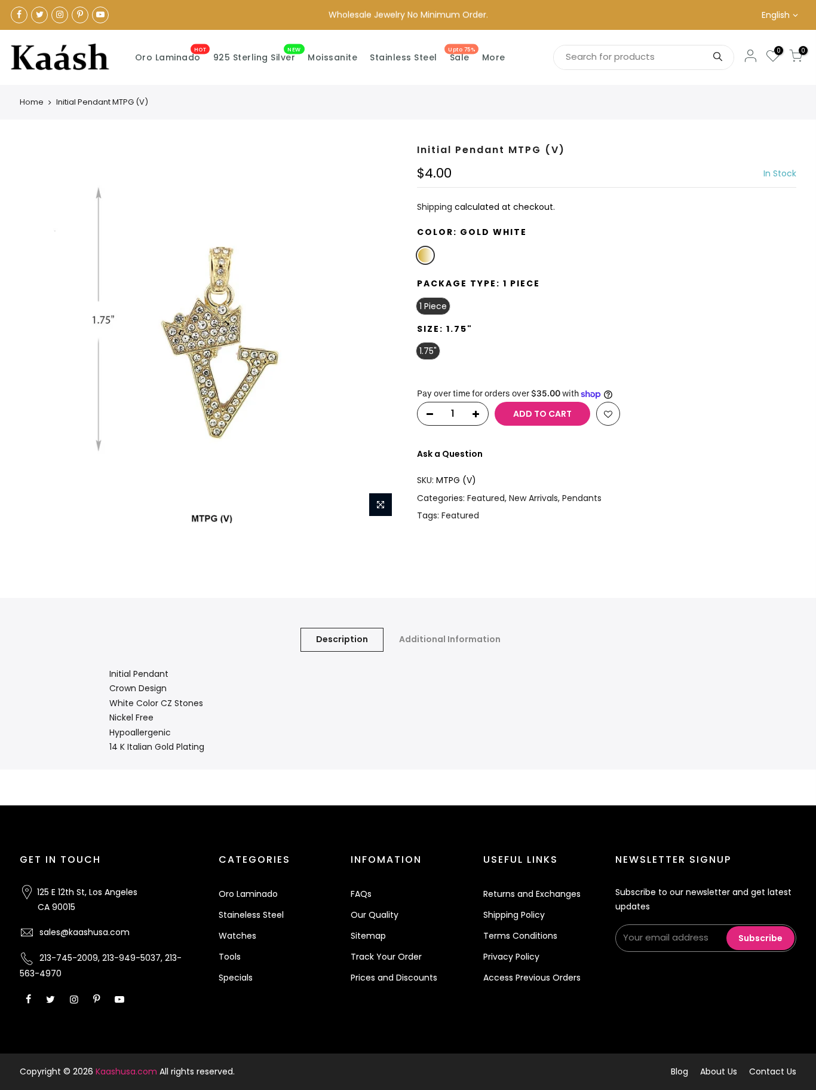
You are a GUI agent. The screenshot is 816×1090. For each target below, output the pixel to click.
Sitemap (368, 936)
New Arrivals (533, 498)
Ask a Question (450, 454)
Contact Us (772, 1071)
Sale (461, 55)
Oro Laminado (171, 55)
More (493, 57)
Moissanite (332, 57)
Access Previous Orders (532, 978)
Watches (237, 936)
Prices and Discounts (394, 978)
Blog (679, 1071)
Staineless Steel (251, 915)
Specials (236, 978)
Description (342, 639)
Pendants (582, 498)
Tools (230, 957)
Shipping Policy (514, 915)
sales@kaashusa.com (84, 932)
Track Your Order (386, 957)
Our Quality (374, 915)
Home (32, 102)
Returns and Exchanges (532, 894)
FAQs (361, 894)
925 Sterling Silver (257, 55)
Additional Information (450, 639)
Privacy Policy (511, 957)
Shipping (434, 207)
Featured (486, 498)
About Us (718, 1071)
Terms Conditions (520, 936)
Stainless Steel (403, 57)
